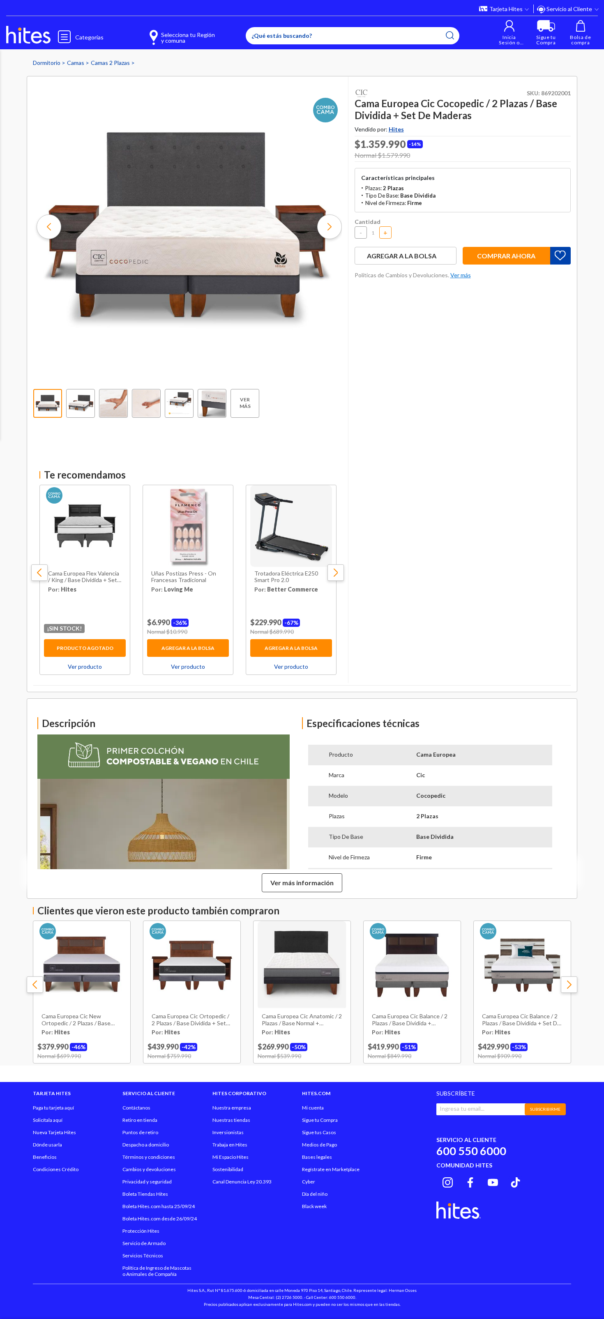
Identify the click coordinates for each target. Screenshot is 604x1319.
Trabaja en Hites (229, 1145)
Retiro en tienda (139, 1120)
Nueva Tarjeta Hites (54, 1132)
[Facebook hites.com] (470, 1181)
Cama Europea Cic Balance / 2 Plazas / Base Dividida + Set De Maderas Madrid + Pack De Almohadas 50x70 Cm (521, 1020)
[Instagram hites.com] (448, 1181)
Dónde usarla (47, 1145)
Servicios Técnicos (142, 1255)
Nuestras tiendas (231, 1120)
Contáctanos (136, 1108)
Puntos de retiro (140, 1132)
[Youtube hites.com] (493, 1181)
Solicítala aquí (47, 1120)
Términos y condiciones (148, 1157)
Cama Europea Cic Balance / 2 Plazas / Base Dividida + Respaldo (409, 1020)
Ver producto (85, 666)
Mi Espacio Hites (230, 1157)
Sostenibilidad (227, 1169)
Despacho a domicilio (145, 1145)
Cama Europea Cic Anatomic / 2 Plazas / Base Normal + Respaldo (302, 1020)
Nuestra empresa (231, 1108)
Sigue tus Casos (319, 1132)
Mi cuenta (313, 1108)
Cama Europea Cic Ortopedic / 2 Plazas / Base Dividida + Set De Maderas (190, 1020)
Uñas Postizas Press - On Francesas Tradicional (183, 577)
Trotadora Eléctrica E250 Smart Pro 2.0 (286, 577)
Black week (314, 1206)
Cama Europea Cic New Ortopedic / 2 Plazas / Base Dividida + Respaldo (76, 1020)
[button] (509, 32)
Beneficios (45, 1157)
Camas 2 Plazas (111, 62)
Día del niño (314, 1194)
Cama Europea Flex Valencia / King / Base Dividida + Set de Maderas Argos (83, 577)
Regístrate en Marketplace (331, 1169)
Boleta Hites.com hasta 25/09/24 (158, 1206)
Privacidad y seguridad (147, 1182)
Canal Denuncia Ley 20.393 (242, 1182)
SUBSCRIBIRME (545, 1109)
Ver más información (302, 882)
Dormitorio (47, 62)
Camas (76, 62)
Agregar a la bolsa (187, 648)
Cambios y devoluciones (149, 1169)
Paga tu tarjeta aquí (53, 1108)
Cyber (308, 1182)
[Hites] (28, 35)
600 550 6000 (471, 1151)
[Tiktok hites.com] (515, 1181)
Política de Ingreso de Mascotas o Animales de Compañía (156, 1271)
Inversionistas (228, 1132)
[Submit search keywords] (450, 35)
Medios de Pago (319, 1145)
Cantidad (367, 221)
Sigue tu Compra (320, 1120)
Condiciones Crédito (55, 1169)
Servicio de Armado (144, 1243)
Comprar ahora (506, 256)
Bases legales (317, 1157)
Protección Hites (140, 1231)
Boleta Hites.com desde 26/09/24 (159, 1218)
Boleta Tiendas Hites (145, 1194)
